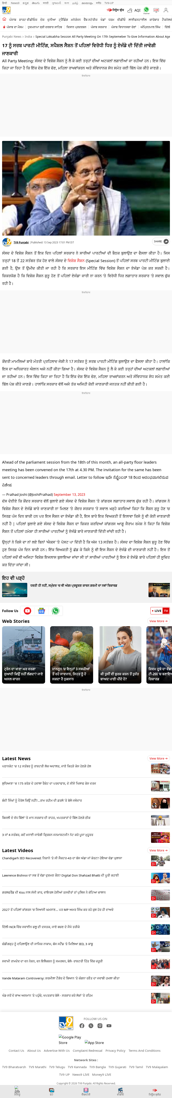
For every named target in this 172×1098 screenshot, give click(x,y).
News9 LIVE (80, 1074)
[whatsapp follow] (56, 611)
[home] (4, 19)
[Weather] (130, 10)
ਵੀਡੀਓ (121, 19)
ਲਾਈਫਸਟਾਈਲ (138, 19)
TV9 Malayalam (157, 1067)
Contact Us (16, 1050)
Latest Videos (17, 850)
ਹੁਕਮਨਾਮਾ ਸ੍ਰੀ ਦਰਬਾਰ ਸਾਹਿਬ (45, 27)
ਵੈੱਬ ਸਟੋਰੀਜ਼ (91, 19)
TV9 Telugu (57, 1067)
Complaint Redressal (87, 1050)
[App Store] (97, 1044)
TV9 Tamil (136, 1067)
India (28, 36)
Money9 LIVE (101, 1074)
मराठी (45, 3)
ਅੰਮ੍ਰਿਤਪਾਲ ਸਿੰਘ (150, 27)
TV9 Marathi (37, 1067)
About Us (34, 1050)
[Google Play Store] (71, 1039)
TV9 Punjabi (21, 242)
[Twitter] (91, 1025)
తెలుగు (36, 3)
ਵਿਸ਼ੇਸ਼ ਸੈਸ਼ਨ (76, 260)
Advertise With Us (57, 1050)
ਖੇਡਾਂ (103, 19)
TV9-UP (109, 3)
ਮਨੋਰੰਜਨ (76, 19)
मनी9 (98, 3)
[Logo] (6, 10)
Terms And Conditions (144, 1050)
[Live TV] (155, 10)
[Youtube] (28, 611)
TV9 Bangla (97, 1067)
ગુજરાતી (56, 3)
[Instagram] (100, 1025)
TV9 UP (64, 1074)
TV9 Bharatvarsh (14, 1067)
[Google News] (42, 611)
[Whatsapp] (145, 10)
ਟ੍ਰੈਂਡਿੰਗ (63, 19)
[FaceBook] (81, 1025)
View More (157, 621)
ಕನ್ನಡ (26, 3)
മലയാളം (87, 3)
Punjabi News (11, 36)
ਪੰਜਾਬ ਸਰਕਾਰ (99, 27)
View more (157, 758)
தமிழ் (75, 3)
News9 (15, 3)
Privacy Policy (115, 1050)
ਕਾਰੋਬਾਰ (154, 19)
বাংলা (66, 3)
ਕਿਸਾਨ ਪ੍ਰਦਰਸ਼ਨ (76, 27)
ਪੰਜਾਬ (12, 19)
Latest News (16, 758)
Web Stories (16, 621)
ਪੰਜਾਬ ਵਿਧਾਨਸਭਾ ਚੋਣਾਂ (123, 27)
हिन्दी (5, 3)
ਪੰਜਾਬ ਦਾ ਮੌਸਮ (15, 27)
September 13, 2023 (69, 494)
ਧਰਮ (111, 19)
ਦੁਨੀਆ (51, 19)
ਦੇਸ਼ (42, 19)
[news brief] (115, 10)
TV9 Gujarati (117, 1067)
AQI (137, 10)
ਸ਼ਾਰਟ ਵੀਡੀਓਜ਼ (28, 19)
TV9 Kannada (77, 1067)
